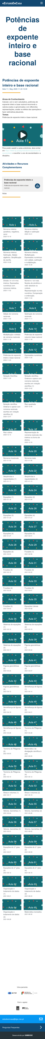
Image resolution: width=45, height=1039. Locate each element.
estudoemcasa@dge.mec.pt (13, 1019)
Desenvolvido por (22, 1035)
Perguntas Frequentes (10, 1027)
